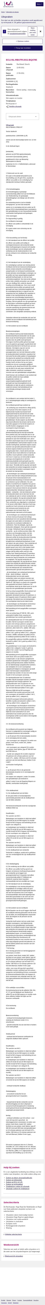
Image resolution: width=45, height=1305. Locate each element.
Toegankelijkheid (27, 1300)
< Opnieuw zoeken (22, 41)
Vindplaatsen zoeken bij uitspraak (17, 1186)
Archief (10, 1302)
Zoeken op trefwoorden (14, 1180)
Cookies (19, 1300)
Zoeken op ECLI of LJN (14, 1182)
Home (3, 12)
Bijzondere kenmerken (10, 91)
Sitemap (8, 1300)
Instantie (9, 64)
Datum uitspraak (9, 69)
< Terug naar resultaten (23, 48)
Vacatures (4, 1302)
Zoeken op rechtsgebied (14, 1184)
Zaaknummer (11, 79)
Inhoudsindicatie (12, 95)
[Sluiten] (40, 31)
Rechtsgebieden (12, 84)
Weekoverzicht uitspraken (14, 1256)
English (3, 1300)
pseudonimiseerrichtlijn (18, 34)
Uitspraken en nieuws (12, 12)
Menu (39, 4)
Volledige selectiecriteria (13, 1234)
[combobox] (22, 116)
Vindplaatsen (11, 101)
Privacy (14, 1300)
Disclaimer (15, 1302)
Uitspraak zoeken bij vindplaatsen (17, 1189)
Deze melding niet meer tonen (32, 31)
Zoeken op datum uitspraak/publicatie (19, 1178)
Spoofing (36, 1300)
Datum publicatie (9, 74)
